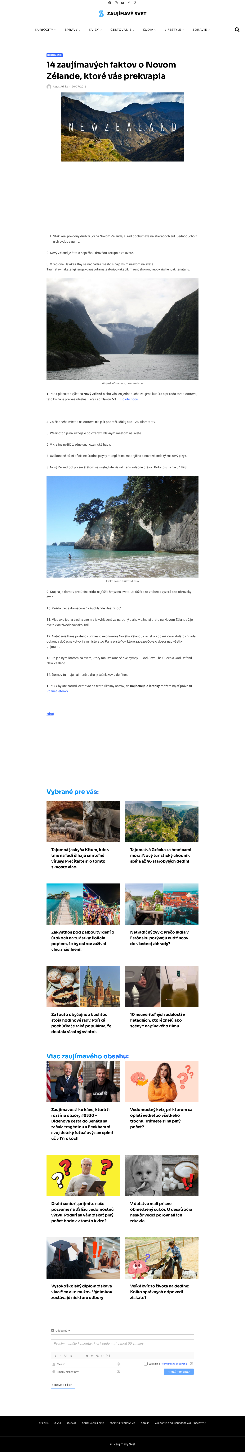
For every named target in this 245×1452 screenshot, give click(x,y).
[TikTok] (129, 3)
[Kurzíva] (60, 1356)
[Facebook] (110, 3)
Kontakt (71, 1423)
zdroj (50, 713)
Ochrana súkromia (93, 1423)
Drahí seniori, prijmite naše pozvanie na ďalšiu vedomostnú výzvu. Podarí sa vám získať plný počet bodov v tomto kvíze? (82, 1212)
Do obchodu (129, 399)
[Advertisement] (114, 753)
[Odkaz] (97, 1356)
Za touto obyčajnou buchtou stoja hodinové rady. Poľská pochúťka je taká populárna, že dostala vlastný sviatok (81, 1023)
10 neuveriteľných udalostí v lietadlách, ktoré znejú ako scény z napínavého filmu (157, 1020)
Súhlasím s (168, 1363)
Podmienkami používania (174, 1363)
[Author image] (49, 86)
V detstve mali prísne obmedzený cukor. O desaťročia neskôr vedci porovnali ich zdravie (161, 1212)
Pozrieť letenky (57, 691)
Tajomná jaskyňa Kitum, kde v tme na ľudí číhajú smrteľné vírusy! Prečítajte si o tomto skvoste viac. (80, 858)
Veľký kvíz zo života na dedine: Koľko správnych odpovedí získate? (159, 1292)
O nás (57, 1423)
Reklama (44, 1423)
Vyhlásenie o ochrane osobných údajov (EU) (180, 1423)
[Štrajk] (71, 1356)
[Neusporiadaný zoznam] (81, 1356)
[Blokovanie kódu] (92, 1356)
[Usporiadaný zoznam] (76, 1356)
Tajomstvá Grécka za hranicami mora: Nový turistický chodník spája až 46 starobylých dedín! (160, 855)
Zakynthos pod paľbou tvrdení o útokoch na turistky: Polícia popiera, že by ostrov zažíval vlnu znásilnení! (82, 941)
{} (102, 1355)
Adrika (64, 87)
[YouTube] (122, 3)
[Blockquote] (87, 1356)
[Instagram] (116, 3)
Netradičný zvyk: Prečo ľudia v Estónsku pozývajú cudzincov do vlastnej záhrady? (159, 938)
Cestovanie (54, 55)
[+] (108, 1355)
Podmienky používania (122, 1423)
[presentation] (83, 821)
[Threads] (135, 3)
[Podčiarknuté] (65, 1356)
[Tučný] (54, 1356)
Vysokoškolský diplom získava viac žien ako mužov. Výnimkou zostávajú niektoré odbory (81, 1292)
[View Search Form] (237, 30)
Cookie (145, 1423)
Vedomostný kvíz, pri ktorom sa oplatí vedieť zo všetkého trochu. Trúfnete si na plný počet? (161, 1118)
